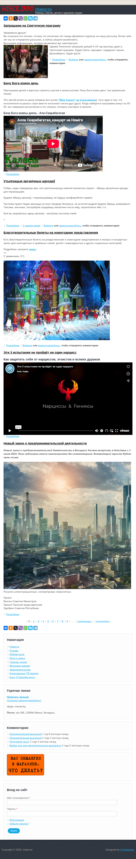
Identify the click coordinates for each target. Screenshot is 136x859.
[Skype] (30, 18)
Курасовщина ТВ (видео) (24, 673)
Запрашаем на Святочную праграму (32, 25)
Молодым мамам (20, 665)
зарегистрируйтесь (95, 59)
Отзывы (14, 650)
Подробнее (58, 59)
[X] (15, 18)
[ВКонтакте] (6, 18)
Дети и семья (17, 658)
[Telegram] (35, 18)
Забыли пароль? (19, 823)
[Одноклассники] (10, 18)
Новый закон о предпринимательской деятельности (45, 443)
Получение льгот (19, 741)
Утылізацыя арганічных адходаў (29, 181)
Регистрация (17, 820)
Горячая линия (18, 662)
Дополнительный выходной (25, 734)
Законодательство (20, 669)
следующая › (84, 621)
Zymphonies (127, 849)
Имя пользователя (18, 797)
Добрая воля (17, 654)
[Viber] (20, 18)
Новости (43, 9)
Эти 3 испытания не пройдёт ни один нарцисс (40, 352)
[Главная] (17, 11)
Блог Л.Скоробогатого (22, 677)
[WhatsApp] (25, 18)
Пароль (12, 808)
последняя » (103, 621)
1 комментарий (31, 225)
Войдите (73, 59)
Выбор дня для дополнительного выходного (35, 745)
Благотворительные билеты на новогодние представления (51, 232)
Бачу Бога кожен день (21, 83)
